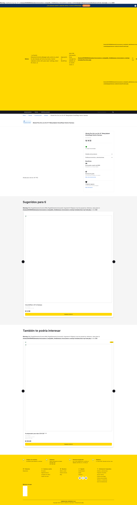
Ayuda (79, 472)
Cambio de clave (45, 476)
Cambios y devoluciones (102, 470)
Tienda (30, 115)
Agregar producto (68, 314)
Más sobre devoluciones (90, 177)
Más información (89, 187)
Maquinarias (25, 470)
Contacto (80, 474)
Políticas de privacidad (102, 478)
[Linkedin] (79, 478)
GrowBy (82, 502)
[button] (23, 261)
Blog (61, 474)
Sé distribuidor (81, 470)
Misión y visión (63, 470)
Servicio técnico (100, 474)
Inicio (24, 115)
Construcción (38, 115)
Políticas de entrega (101, 476)
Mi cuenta (43, 470)
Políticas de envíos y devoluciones (94, 157)
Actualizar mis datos (45, 474)
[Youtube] (86, 478)
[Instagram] (83, 478)
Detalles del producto (91, 154)
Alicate (46, 115)
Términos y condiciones (102, 480)
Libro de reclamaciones (102, 481)
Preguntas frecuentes (101, 472)
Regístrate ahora (45, 472)
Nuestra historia (63, 472)
